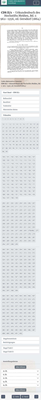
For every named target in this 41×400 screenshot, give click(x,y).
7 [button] (18, 119)
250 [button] (12, 224)
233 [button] (8, 217)
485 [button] (25, 330)
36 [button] (17, 131)
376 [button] (20, 280)
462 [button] (29, 320)
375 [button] (16, 280)
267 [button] (16, 230)
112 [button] (20, 160)
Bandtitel (6, 102)
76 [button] (3, 145)
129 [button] (25, 167)
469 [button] (25, 323)
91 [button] (17, 148)
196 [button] (3, 198)
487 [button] (33, 330)
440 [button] (3, 313)
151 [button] (16, 177)
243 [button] (16, 220)
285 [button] (25, 237)
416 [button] (3, 303)
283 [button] (16, 237)
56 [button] (10, 138)
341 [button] (8, 267)
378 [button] (29, 280)
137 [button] (25, 170)
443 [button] (16, 313)
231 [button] (33, 213)
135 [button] (16, 170)
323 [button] (33, 256)
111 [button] (16, 160)
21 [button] (3, 128)
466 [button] (12, 323)
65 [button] (3, 141)
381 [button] (8, 284)
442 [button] (12, 313)
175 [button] (16, 188)
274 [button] (12, 234)
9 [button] (23, 119)
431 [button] (33, 306)
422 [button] (29, 303)
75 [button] (37, 141)
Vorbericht (7, 106)
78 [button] (10, 145)
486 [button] (29, 330)
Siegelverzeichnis (9, 339)
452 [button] (20, 316)
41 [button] (34, 131)
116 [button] (3, 164)
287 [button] (33, 237)
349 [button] (8, 270)
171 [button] (33, 184)
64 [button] (37, 138)
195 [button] (33, 194)
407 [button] (33, 296)
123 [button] (33, 164)
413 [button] (25, 299)
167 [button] (16, 184)
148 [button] (3, 177)
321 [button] (25, 256)
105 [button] (25, 157)
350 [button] (12, 270)
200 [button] (3, 203)
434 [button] (12, 309)
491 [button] (16, 333)
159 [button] (16, 181)
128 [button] (20, 167)
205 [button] (25, 203)
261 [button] (25, 227)
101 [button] (8, 157)
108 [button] (3, 160)
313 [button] (25, 253)
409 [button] (8, 299)
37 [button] (20, 131)
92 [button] (20, 148)
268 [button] (20, 230)
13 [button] (13, 124)
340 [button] (3, 267)
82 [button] (24, 145)
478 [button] (29, 327)
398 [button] (12, 290)
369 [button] (25, 277)
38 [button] (24, 131)
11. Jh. (5, 374)
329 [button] (25, 260)
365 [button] (8, 277)
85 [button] (34, 145)
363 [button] (33, 273)
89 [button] (10, 148)
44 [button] (6, 134)
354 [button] (29, 270)
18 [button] (30, 124)
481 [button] (8, 330)
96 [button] (34, 148)
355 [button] (33, 270)
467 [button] (16, 323)
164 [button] (3, 184)
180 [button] (3, 191)
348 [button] (3, 270)
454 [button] (29, 316)
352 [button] (20, 270)
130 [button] (29, 167)
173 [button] (8, 188)
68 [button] (13, 141)
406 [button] (29, 296)
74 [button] (34, 141)
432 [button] (3, 309)
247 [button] (33, 220)
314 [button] (29, 253)
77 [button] (6, 145)
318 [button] (12, 256)
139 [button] (33, 170)
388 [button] (3, 287)
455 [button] (33, 316)
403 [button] (16, 296)
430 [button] (29, 306)
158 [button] (12, 181)
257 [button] (8, 227)
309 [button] (8, 253)
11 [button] (6, 124)
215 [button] (33, 207)
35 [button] (13, 131)
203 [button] (16, 203)
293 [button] (25, 241)
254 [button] (29, 224)
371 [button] (33, 277)
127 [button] (16, 167)
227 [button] (16, 213)
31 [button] (37, 128)
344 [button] (20, 267)
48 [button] (20, 134)
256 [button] (3, 227)
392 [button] (20, 287)
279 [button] (33, 234)
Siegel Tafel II (8, 352)
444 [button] (20, 313)
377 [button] (25, 280)
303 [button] (16, 249)
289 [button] (8, 241)
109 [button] (8, 160)
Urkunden (7, 115)
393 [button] (25, 287)
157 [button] (8, 181)
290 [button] (12, 241)
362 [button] (29, 273)
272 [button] (3, 234)
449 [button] (8, 316)
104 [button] (20, 157)
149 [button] (8, 177)
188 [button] (3, 194)
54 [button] (3, 138)
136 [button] (20, 170)
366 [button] (12, 277)
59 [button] (20, 138)
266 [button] (12, 230)
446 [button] (29, 313)
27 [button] (24, 128)
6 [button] (15, 119)
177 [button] (25, 188)
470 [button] (29, 323)
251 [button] (16, 224)
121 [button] (25, 164)
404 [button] (20, 296)
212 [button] (20, 207)
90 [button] (13, 148)
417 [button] (8, 303)
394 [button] (29, 287)
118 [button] (12, 164)
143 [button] (16, 174)
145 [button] (25, 174)
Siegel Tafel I (8, 348)
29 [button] (30, 128)
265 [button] (8, 230)
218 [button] (12, 210)
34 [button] (10, 131)
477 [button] (25, 327)
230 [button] (29, 213)
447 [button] (33, 313)
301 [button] (8, 249)
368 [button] (20, 277)
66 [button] (6, 141)
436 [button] (20, 309)
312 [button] (20, 253)
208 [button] (3, 207)
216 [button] (3, 210)
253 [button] (25, 224)
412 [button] (20, 299)
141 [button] (8, 174)
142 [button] (12, 174)
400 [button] (3, 296)
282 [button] (12, 237)
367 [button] (16, 277)
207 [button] (33, 203)
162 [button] (29, 181)
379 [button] (33, 280)
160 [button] (20, 181)
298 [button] (12, 244)
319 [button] (16, 256)
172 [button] (3, 188)
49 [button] (24, 134)
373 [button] (8, 280)
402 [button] (12, 296)
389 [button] (8, 287)
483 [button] (16, 330)
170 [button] (29, 184)
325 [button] (8, 260)
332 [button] (3, 263)
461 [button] (25, 320)
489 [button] (8, 333)
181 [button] (8, 191)
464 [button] (3, 323)
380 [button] (3, 284)
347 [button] (33, 267)
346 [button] (29, 267)
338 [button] (29, 263)
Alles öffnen (20, 367)
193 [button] (25, 194)
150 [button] (12, 177)
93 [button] (24, 148)
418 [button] (12, 303)
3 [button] (7, 119)
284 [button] (20, 237)
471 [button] (33, 323)
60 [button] (24, 138)
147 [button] (33, 174)
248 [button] (3, 224)
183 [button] (16, 191)
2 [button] (5, 119)
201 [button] (8, 203)
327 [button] (16, 260)
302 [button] (12, 249)
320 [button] (20, 256)
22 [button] (6, 128)
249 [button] (8, 224)
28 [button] (27, 128)
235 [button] (16, 217)
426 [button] (12, 306)
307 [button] (33, 249)
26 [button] (20, 128)
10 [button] (3, 124)
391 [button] (16, 287)
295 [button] (33, 241)
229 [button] (25, 213)
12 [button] (10, 124)
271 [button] (37, 230)
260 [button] (20, 227)
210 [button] (12, 207)
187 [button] (33, 191)
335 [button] (16, 263)
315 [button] (33, 253)
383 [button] (16, 284)
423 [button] (33, 303)
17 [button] (27, 124)
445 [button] (25, 313)
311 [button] (16, 253)
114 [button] (29, 160)
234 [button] (12, 217)
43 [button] (3, 134)
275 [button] (16, 234)
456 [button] (3, 320)
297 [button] (8, 244)
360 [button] (20, 273)
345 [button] (25, 267)
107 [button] (33, 157)
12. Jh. (5, 378)
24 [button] (13, 128)
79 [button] (13, 145)
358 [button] (12, 273)
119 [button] (16, 164)
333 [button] (8, 263)
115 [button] (33, 160)
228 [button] (20, 213)
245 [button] (25, 220)
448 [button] (3, 316)
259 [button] (16, 227)
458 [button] (12, 320)
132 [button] (3, 170)
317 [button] (8, 256)
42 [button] (37, 131)
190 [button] (12, 194)
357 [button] (8, 273)
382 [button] (12, 284)
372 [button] (3, 280)
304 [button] (20, 249)
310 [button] (12, 253)
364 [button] (3, 277)
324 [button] (3, 260)
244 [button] (20, 220)
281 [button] (8, 237)
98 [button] (3, 152)
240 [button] (3, 220)
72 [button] (27, 141)
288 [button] (3, 241)
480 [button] (3, 330)
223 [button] (33, 210)
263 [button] (33, 227)
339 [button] (33, 263)
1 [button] (2, 119)
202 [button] (12, 203)
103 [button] (16, 157)
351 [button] (16, 270)
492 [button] (20, 333)
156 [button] (3, 181)
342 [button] (12, 267)
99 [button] (6, 152)
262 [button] (29, 227)
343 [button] (16, 267)
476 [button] (20, 327)
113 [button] (25, 160)
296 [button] (3, 244)
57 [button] (13, 138)
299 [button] (16, 244)
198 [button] (12, 198)
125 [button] (8, 167)
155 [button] (33, 177)
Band (26, 397)
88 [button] (6, 148)
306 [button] (29, 249)
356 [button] (3, 273)
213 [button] (25, 207)
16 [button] (24, 124)
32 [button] (3, 131)
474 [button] (12, 327)
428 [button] (20, 306)
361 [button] (25, 273)
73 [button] (30, 141)
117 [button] (8, 164)
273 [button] (8, 234)
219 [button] (16, 210)
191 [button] (16, 194)
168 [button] (20, 184)
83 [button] (27, 145)
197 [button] (8, 198)
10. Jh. (5, 371)
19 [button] (34, 124)
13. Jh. (5, 382)
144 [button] (20, 174)
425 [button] (8, 306)
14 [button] (17, 124)
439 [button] (33, 309)
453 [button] (25, 316)
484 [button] (20, 330)
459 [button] (16, 320)
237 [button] (25, 217)
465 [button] (8, 323)
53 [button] (37, 134)
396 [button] (3, 290)
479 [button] (33, 327)
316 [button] (3, 256)
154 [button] (29, 177)
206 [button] (29, 203)
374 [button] (12, 280)
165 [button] (8, 184)
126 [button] (12, 167)
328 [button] (20, 260)
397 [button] (8, 290)
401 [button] (8, 296)
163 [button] (33, 181)
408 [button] (3, 299)
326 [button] (12, 260)
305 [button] (25, 249)
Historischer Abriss (10, 110)
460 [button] (20, 320)
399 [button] (16, 290)
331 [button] (33, 260)
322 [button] (29, 256)
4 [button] (10, 119)
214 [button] (29, 207)
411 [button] (16, 299)
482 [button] (12, 330)
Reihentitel (7, 98)
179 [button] (33, 188)
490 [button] (12, 333)
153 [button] (25, 177)
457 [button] (8, 320)
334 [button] (12, 263)
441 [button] (8, 313)
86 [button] (37, 145)
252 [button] (20, 224)
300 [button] (3, 249)
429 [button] (25, 306)
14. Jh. (5, 385)
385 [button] (25, 284)
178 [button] (29, 188)
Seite (17, 397)
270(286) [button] (31, 230)
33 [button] (6, 131)
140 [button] (3, 174)
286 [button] (29, 237)
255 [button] (33, 224)
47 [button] (17, 134)
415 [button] (33, 299)
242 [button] (12, 220)
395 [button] (33, 287)
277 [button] (25, 234)
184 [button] (20, 191)
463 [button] (33, 320)
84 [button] (30, 145)
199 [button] (16, 198)
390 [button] (12, 287)
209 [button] (8, 207)
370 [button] (29, 277)
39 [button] (27, 131)
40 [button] (30, 131)
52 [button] (34, 134)
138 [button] (29, 170)
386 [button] (29, 284)
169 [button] (25, 184)
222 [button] (29, 210)
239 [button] (33, 217)
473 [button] (8, 327)
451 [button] (16, 316)
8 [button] (20, 119)
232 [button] (3, 217)
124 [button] (3, 167)
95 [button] (30, 148)
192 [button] (20, 194)
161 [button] (25, 181)
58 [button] (17, 138)
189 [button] (8, 194)
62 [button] (30, 138)
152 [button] (20, 177)
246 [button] (29, 220)
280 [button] (3, 237)
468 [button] (20, 323)
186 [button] (29, 191)
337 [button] (25, 263)
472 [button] (3, 327)
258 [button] (12, 227)
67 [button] (10, 141)
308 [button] (3, 253)
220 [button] (20, 210)
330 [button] (29, 260)
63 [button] (34, 138)
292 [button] (20, 241)
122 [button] (29, 164)
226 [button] (12, 213)
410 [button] (12, 299)
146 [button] (29, 174)
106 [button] (29, 157)
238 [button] (29, 217)
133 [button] (8, 170)
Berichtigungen (9, 342)
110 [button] (12, 160)
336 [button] (20, 263)
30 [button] (34, 128)
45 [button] (10, 134)
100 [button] (3, 157)
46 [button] (13, 134)
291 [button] (16, 241)
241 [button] (8, 220)
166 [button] (12, 184)
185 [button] (25, 191)
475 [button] (16, 327)
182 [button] (12, 191)
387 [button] (33, 284)
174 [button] (12, 188)
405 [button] (25, 296)
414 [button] (29, 299)
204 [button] (20, 203)
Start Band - (11, 92)
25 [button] (17, 128)
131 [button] (33, 167)
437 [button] (25, 309)
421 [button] (25, 303)
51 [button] (30, 134)
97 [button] (37, 148)
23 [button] (10, 128)
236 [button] (20, 217)
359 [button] (16, 273)
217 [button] (8, 210)
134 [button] (12, 170)
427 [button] (16, 306)
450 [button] (12, 316)
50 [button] (27, 134)
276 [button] (20, 234)
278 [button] (29, 234)
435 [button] (16, 309)
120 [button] (20, 164)
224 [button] (3, 213)
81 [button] (20, 145)
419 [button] (16, 303)
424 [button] (3, 306)
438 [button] (29, 309)
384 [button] (20, 284)
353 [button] (25, 270)
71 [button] (24, 141)
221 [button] (25, 210)
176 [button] (20, 188)
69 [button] (17, 141)
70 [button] (20, 141)
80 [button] (17, 145)
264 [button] (3, 230)
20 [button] (37, 124)
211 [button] (16, 207)
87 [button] (3, 148)
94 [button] (27, 148)
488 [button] (3, 333)
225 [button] (8, 213)
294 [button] (29, 241)
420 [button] (20, 303)
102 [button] (12, 157)
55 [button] (6, 138)
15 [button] (20, 124)
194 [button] (29, 194)
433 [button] (8, 309)
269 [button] (25, 230)
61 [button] (27, 138)
